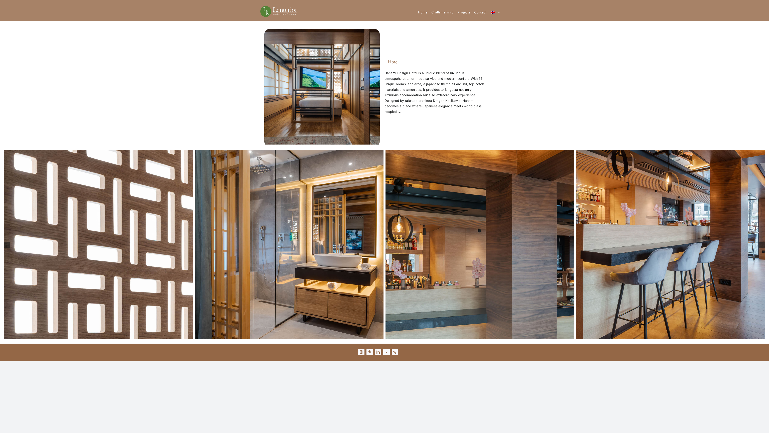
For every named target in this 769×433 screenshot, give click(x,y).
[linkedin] (378, 352)
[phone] (395, 352)
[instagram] (361, 352)
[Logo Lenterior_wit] (279, 7)
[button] (7, 245)
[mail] (386, 352)
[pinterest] (369, 352)
